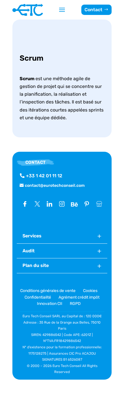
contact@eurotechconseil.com (55, 185)
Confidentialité (38, 297)
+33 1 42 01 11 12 (44, 175)
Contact (93, 9)
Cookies (90, 290)
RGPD (75, 303)
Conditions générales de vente (48, 290)
